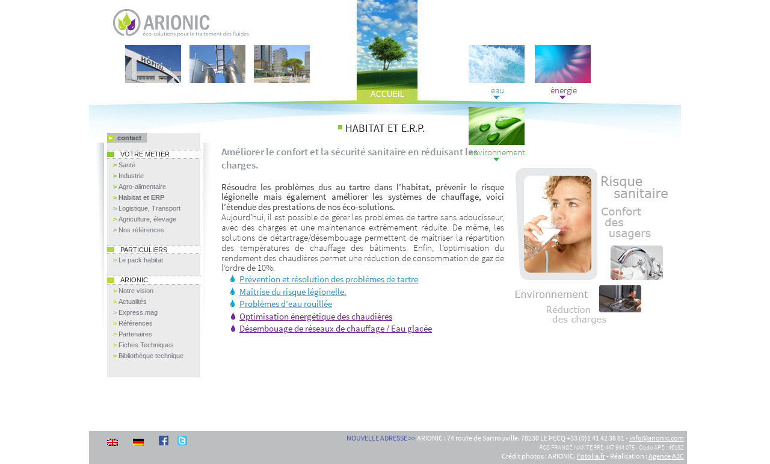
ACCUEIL (387, 94)
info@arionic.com (656, 437)
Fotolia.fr (591, 455)
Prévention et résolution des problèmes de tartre (328, 279)
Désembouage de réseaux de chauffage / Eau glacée (335, 328)
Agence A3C (666, 455)
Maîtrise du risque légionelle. (292, 291)
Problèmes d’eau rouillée (285, 304)
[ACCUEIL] (157, 14)
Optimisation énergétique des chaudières (315, 316)
